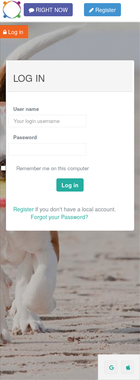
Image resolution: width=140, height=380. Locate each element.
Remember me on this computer (52, 168)
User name (26, 108)
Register (105, 10)
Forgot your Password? (59, 217)
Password (25, 137)
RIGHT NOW (51, 10)
